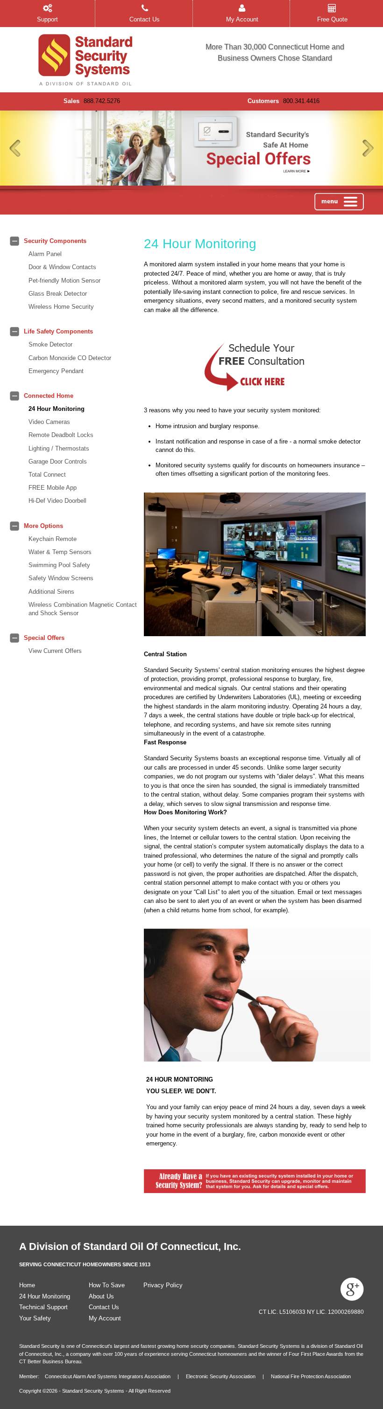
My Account (242, 19)
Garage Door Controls (57, 461)
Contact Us (144, 19)
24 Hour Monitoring (56, 408)
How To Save (107, 1285)
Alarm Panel (45, 253)
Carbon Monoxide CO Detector (69, 357)
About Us (101, 1296)
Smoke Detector (50, 344)
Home (27, 1285)
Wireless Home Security (61, 306)
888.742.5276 (102, 100)
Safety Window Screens (60, 578)
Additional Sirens (51, 591)
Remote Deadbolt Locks (60, 434)
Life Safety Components (58, 331)
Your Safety (35, 1318)
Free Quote (332, 19)
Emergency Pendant (56, 371)
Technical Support (43, 1307)
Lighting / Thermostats (58, 448)
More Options (43, 525)
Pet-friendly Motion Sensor (64, 280)
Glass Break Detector (57, 293)
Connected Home (48, 395)
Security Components (55, 240)
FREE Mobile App (52, 487)
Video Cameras (49, 421)
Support (47, 19)
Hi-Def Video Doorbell (57, 500)
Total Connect (47, 474)
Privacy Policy (163, 1285)
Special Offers (44, 637)
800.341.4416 (301, 100)
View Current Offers (55, 650)
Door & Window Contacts (62, 267)
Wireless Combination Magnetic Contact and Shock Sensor (82, 609)
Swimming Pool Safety (59, 565)
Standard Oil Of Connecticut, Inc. (162, 1246)
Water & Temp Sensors (60, 551)
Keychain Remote (52, 538)
